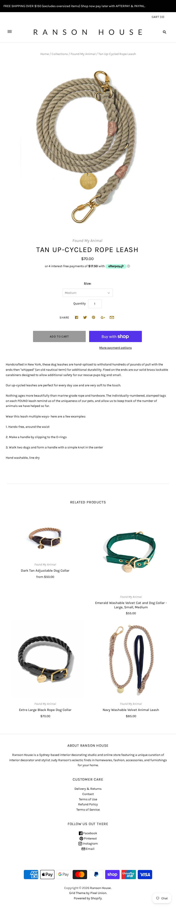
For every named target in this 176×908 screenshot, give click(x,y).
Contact (88, 794)
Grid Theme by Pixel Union (87, 893)
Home (44, 54)
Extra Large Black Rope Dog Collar (45, 710)
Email (89, 849)
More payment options (115, 348)
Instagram (90, 843)
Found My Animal (83, 54)
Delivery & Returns (88, 789)
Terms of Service (88, 810)
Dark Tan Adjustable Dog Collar (45, 570)
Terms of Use (88, 799)
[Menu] (9, 32)
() (158, 17)
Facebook (89, 833)
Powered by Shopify (88, 898)
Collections (60, 54)
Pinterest (90, 838)
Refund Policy (88, 804)
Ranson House (100, 888)
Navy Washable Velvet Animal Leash (131, 710)
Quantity (79, 303)
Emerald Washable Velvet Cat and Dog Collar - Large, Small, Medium (131, 605)
